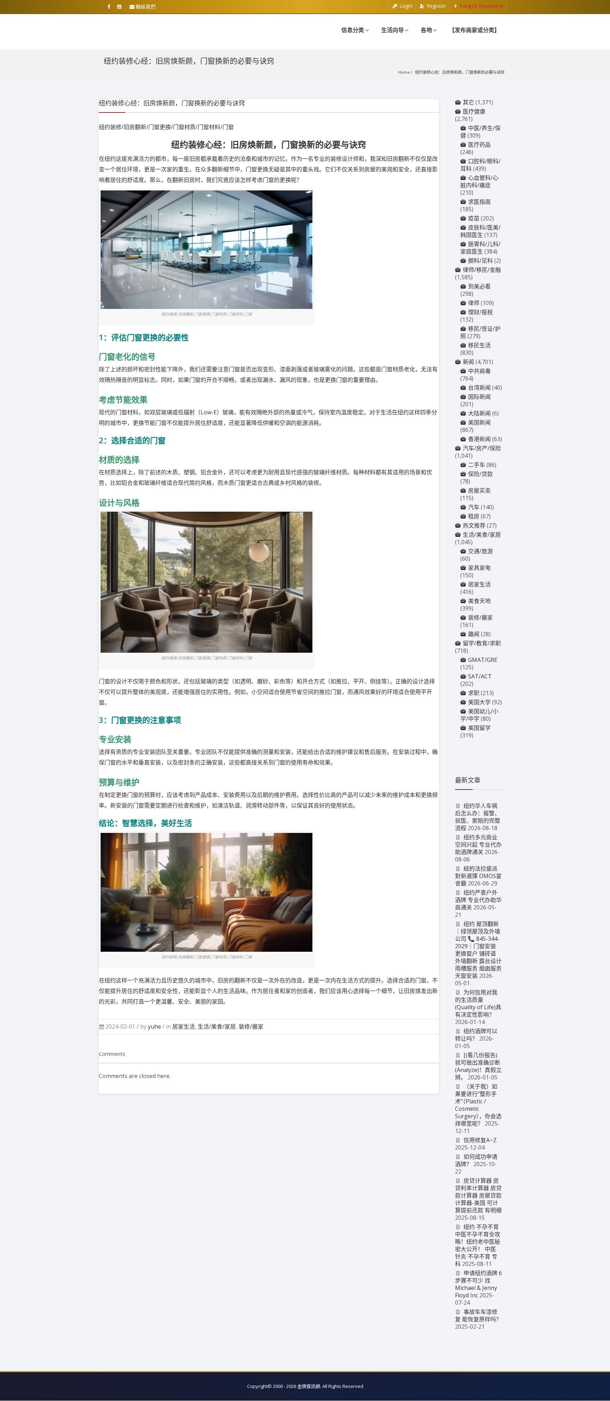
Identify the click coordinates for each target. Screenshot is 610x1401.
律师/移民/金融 (482, 270)
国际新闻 (479, 397)
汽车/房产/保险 (482, 448)
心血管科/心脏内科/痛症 (479, 181)
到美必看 (479, 286)
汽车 (473, 507)
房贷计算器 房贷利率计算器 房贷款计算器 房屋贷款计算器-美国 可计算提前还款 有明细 (478, 1195)
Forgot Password (481, 5)
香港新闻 (479, 439)
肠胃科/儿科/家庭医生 (480, 247)
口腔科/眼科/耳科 (480, 164)
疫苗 (473, 218)
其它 (468, 102)
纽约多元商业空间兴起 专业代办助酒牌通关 (478, 844)
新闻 (468, 362)
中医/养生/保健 (480, 131)
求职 (473, 693)
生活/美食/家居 (217, 1026)
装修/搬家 (251, 1026)
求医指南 (479, 202)
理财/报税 (480, 312)
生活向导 (392, 30)
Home (404, 72)
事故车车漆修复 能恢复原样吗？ (478, 1315)
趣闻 (473, 634)
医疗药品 (479, 144)
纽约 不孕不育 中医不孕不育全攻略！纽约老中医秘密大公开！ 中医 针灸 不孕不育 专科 (477, 1245)
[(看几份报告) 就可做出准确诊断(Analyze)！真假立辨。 (478, 1066)
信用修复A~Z (480, 1140)
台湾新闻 (479, 387)
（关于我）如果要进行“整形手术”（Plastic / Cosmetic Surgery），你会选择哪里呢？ (478, 1105)
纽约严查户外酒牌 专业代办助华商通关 (478, 900)
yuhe (154, 1026)
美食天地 (479, 601)
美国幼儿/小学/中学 (479, 715)
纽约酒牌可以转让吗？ (476, 1034)
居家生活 (183, 1026)
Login (405, 5)
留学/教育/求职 (482, 643)
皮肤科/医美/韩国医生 (480, 231)
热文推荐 (474, 525)
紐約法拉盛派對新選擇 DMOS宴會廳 (478, 876)
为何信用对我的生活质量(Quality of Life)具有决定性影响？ (478, 1003)
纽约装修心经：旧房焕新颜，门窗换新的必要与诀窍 (459, 72)
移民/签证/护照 (480, 332)
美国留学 (479, 728)
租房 (473, 516)
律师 (473, 303)
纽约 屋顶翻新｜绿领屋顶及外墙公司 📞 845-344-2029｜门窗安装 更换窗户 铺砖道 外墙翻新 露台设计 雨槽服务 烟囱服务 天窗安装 (478, 950)
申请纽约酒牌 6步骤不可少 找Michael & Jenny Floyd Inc (478, 1284)
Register (435, 5)
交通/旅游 (480, 551)
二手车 (476, 465)
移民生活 (479, 345)
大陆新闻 (479, 413)
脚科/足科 (480, 260)
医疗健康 (474, 111)
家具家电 (479, 568)
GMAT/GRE (482, 660)
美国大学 (479, 702)
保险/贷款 (480, 474)
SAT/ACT (480, 676)
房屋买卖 (479, 490)
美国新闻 (479, 422)
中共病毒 (479, 371)
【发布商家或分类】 (474, 30)
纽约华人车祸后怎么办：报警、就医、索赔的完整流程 (477, 817)
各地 (426, 30)
